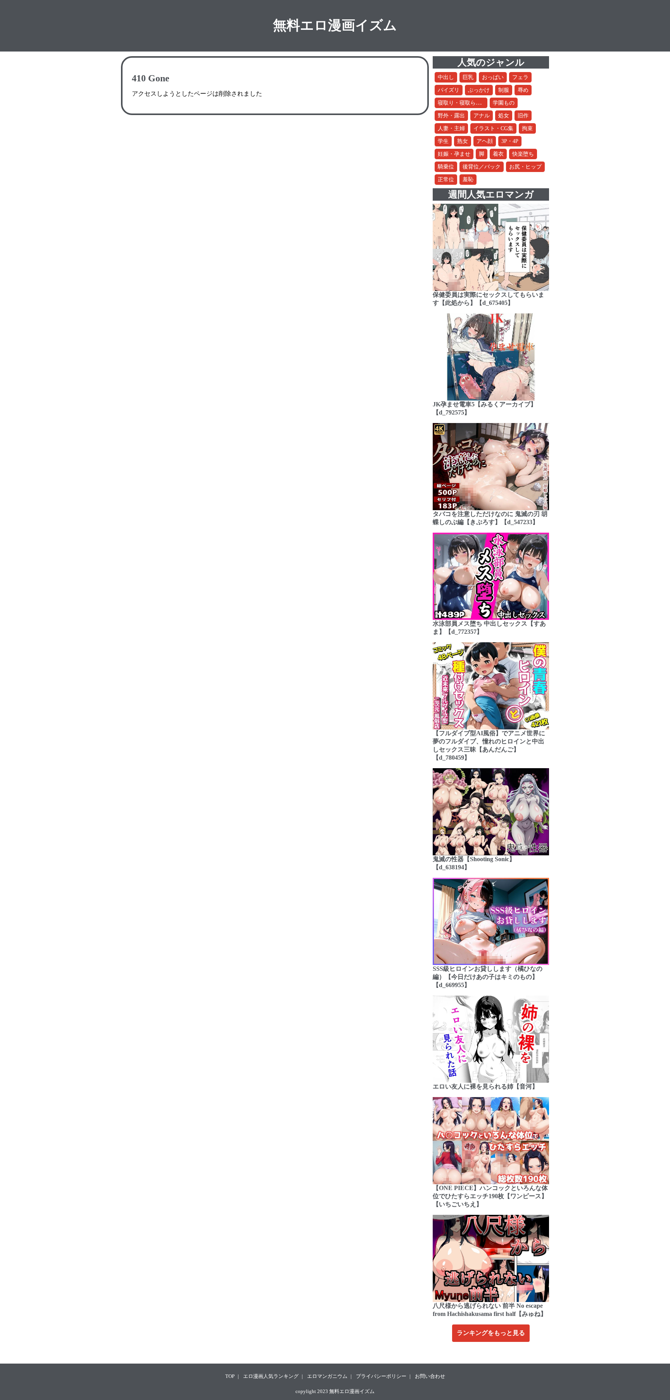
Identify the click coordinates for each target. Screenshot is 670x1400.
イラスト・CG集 (493, 128)
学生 (443, 141)
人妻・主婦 (451, 128)
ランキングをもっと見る (491, 1332)
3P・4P (509, 141)
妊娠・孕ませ (454, 154)
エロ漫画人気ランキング (271, 1376)
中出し (446, 77)
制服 (503, 90)
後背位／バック (482, 167)
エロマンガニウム (327, 1376)
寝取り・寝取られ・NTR (467, 103)
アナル (481, 116)
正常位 (446, 179)
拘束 (527, 128)
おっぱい (493, 77)
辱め (523, 90)
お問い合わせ (430, 1376)
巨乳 (468, 77)
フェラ (520, 77)
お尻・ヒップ (525, 167)
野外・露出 (451, 116)
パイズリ (448, 90)
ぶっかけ (479, 90)
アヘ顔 (485, 141)
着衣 (498, 154)
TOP (230, 1376)
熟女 (462, 141)
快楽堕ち (523, 154)
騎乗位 (446, 167)
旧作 (523, 116)
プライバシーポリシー (381, 1376)
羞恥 (468, 179)
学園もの (504, 103)
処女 (503, 116)
